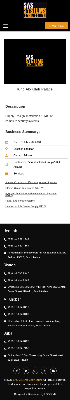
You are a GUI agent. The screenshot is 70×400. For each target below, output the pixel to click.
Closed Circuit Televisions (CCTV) (24, 187)
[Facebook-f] (16, 371)
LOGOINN (50, 394)
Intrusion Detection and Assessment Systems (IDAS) (31, 194)
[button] (5, 26)
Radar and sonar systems (20, 200)
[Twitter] (26, 371)
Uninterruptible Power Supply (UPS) (25, 206)
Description (15, 106)
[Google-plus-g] (35, 371)
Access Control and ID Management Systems (31, 182)
